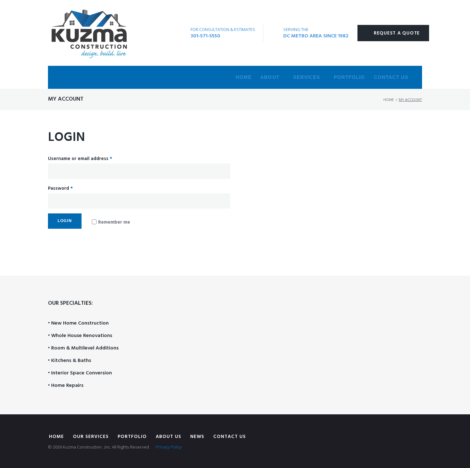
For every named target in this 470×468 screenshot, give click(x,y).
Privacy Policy (169, 447)
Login (65, 221)
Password (60, 188)
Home (244, 77)
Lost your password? (69, 245)
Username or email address (80, 159)
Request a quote (397, 33)
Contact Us (391, 77)
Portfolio (349, 77)
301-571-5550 (205, 36)
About (269, 77)
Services (306, 77)
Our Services (91, 437)
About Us (168, 437)
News (197, 437)
